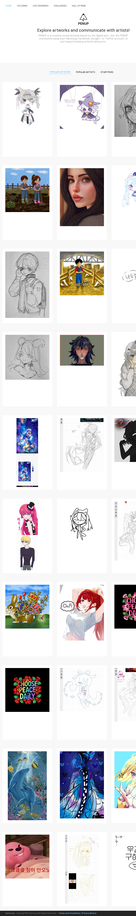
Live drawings (40, 6)
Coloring (22, 6)
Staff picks (107, 72)
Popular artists (85, 72)
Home (9, 6)
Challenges (60, 6)
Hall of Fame (79, 6)
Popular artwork (60, 72)
